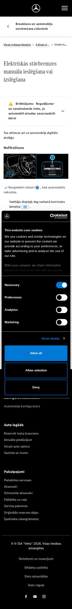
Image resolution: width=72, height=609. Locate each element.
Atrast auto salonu (17, 446)
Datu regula (36, 585)
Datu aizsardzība (36, 576)
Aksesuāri (10, 486)
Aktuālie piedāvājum (18, 440)
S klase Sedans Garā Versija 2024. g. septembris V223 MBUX (43, 45)
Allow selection (36, 370)
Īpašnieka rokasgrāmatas (21, 519)
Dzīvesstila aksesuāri (18, 493)
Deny (36, 387)
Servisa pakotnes (16, 506)
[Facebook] (26, 596)
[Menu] (64, 8)
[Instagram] (44, 596)
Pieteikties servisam (17, 480)
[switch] (61, 297)
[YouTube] (35, 596)
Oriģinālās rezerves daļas (21, 512)
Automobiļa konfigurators (22, 406)
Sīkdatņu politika (36, 567)
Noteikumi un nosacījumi (36, 559)
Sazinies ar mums (16, 453)
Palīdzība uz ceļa (15, 499)
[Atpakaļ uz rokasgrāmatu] (10, 26)
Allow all (36, 353)
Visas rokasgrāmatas (17, 45)
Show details (50, 338)
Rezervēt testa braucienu (21, 433)
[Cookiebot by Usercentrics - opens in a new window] (50, 216)
